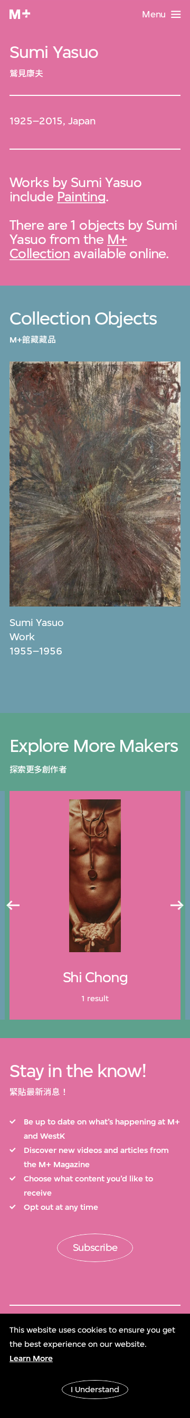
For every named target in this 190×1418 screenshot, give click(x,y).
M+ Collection (68, 246)
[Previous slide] (12, 905)
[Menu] (176, 14)
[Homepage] (20, 14)
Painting (81, 196)
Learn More (31, 1358)
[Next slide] (177, 905)
